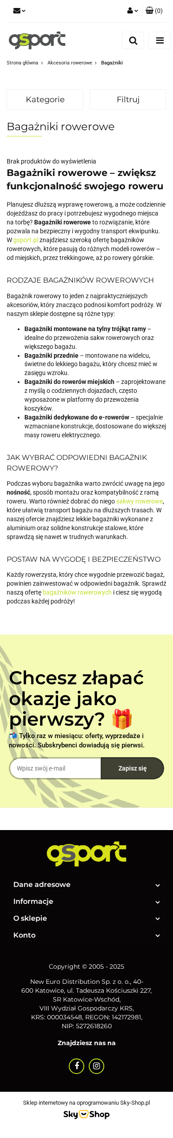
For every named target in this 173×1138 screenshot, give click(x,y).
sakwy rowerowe (139, 501)
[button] (154, 11)
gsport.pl (25, 240)
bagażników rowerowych (77, 592)
